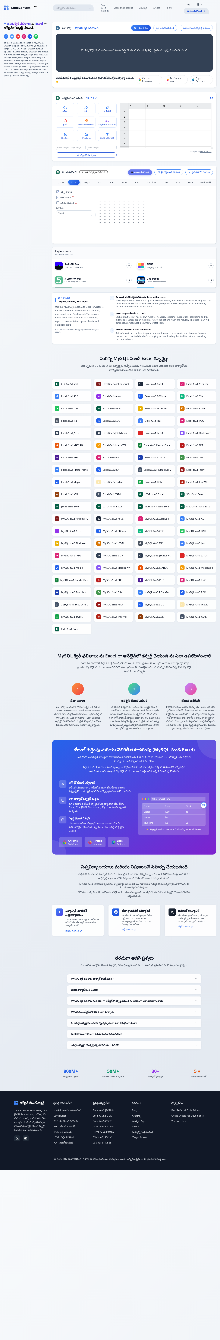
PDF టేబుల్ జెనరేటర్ (63, 1142)
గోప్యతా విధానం (139, 1137)
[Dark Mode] (189, 4)
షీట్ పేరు (59, 208)
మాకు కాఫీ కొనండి (194, 11)
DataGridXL (205, 151)
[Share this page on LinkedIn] (30, 36)
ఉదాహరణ (143, 27)
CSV (137, 182)
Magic (87, 182)
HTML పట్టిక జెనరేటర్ (63, 1137)
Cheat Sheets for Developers (187, 1115)
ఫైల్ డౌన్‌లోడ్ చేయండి (201, 172)
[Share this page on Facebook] (6, 36)
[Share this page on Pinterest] (24, 36)
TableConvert (70, 1159)
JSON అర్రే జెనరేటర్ (62, 1132)
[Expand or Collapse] (206, 98)
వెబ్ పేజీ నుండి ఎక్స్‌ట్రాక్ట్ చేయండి (196, 27)
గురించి (135, 1126)
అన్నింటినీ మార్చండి (87, 154)
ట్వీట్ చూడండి (184, 926)
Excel (73, 182)
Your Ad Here (178, 1121)
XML (167, 182)
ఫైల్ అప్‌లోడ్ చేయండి (165, 27)
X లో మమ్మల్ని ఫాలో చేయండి (95, 172)
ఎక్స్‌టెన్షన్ (143, 7)
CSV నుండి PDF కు (102, 1142)
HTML (125, 182)
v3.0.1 (36, 6)
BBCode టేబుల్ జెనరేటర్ (65, 1121)
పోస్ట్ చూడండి (127, 929)
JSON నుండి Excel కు (103, 1126)
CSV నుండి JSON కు (102, 1137)
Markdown (152, 182)
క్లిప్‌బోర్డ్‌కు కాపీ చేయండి (170, 172)
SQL (99, 182)
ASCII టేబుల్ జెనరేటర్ (64, 1126)
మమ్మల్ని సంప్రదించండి (142, 1132)
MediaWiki (205, 182)
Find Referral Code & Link (185, 1110)
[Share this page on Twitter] (12, 36)
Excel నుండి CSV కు (102, 1121)
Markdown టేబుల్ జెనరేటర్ (67, 1110)
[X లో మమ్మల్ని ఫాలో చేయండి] (17, 1138)
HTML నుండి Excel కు (103, 1132)
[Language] (199, 4)
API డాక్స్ (157, 7)
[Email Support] (26, 1138)
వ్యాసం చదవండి (72, 930)
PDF (178, 182)
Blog (169, 7)
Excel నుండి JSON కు (103, 1110)
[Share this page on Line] (36, 36)
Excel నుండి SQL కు (102, 1115)
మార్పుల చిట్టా (138, 1121)
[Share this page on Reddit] (18, 36)
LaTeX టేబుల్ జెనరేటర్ (123, 7)
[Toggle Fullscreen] (211, 98)
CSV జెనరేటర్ (59, 1115)
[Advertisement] (26, 100)
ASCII (190, 182)
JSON (61, 182)
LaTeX (112, 182)
